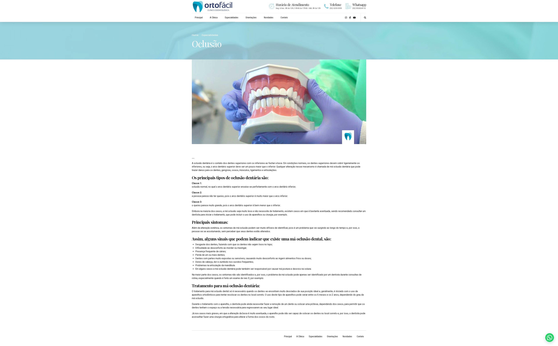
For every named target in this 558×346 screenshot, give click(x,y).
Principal (199, 17)
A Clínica (214, 17)
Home (195, 35)
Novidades (268, 17)
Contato (284, 17)
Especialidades (231, 17)
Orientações (251, 17)
